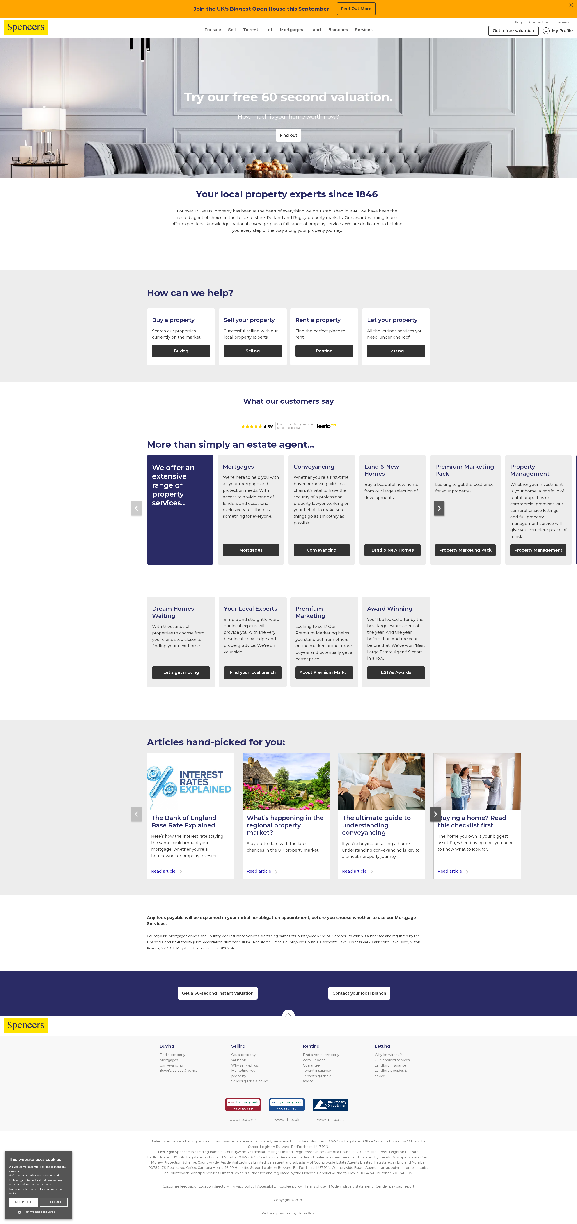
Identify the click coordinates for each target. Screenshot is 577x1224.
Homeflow (306, 1213)
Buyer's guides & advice (179, 1071)
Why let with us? (388, 1055)
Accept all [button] (23, 1202)
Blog (517, 22)
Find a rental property (321, 1055)
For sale (212, 29)
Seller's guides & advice (250, 1081)
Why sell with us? (245, 1065)
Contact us (539, 22)
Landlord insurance (390, 1065)
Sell (232, 29)
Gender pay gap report (395, 1186)
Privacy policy (243, 1186)
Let (268, 29)
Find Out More (356, 8)
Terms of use (315, 1186)
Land (315, 29)
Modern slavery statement (351, 1186)
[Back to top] (29, 1026)
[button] (38, 1212)
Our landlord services (392, 1060)
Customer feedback (179, 1186)
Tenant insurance (317, 1071)
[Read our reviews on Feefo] (288, 426)
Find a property (172, 1055)
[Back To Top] (288, 1016)
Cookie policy (290, 1186)
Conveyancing (171, 1065)
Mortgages (291, 29)
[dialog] (38, 1185)
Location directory (214, 1186)
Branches (338, 29)
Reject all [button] (54, 1202)
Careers (562, 22)
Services (364, 29)
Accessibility (267, 1186)
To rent (250, 29)
